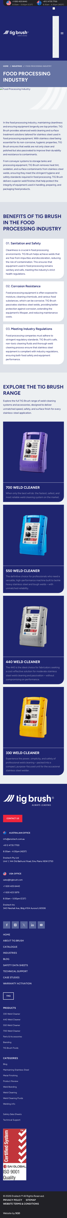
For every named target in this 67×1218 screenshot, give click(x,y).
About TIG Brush (13, 940)
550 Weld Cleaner (11, 1025)
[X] (23, 925)
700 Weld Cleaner (11, 1031)
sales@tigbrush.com (13, 879)
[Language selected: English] (56, 32)
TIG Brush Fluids (10, 1048)
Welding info (9, 1104)
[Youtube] (41, 925)
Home (6, 934)
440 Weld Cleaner (11, 1019)
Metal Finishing (10, 1075)
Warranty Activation (17, 983)
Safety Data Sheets (15, 965)
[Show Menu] (63, 33)
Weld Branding (10, 1086)
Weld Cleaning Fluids (13, 1098)
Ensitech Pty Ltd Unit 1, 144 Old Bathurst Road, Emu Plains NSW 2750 (28, 859)
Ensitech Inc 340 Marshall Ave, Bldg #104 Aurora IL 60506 (24, 906)
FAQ (8, 996)
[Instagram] (15, 925)
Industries (10, 952)
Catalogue (10, 946)
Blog (6, 959)
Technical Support (15, 971)
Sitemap (31, 1200)
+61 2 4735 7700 (50, 1)
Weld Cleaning (10, 1092)
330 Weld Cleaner (11, 1014)
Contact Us (13, 818)
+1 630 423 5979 (11, 892)
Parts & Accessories (12, 1036)
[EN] (57, 9)
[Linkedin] (32, 925)
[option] (57, 19)
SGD (17, 1213)
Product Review (10, 1081)
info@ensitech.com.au (14, 839)
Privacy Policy (12, 1200)
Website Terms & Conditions (21, 1203)
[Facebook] (6, 925)
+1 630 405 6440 (19, 1)
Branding (7, 1042)
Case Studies (11, 977)
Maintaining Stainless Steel (16, 1069)
